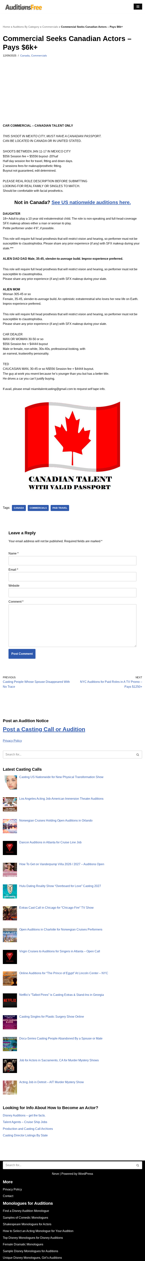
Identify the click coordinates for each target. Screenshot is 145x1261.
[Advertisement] (72, 95)
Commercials (50, 26)
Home (6, 26)
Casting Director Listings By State (25, 1135)
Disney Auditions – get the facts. (24, 1115)
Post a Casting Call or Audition (44, 729)
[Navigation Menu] (138, 7)
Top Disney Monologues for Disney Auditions (33, 1237)
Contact (8, 1196)
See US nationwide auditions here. (91, 202)
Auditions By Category (26, 26)
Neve (55, 1173)
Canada (25, 55)
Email (13, 569)
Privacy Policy (12, 740)
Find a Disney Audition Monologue (26, 1210)
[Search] (138, 754)
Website (13, 585)
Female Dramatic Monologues (23, 1244)
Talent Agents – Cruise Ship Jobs (25, 1122)
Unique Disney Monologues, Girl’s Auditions (32, 1257)
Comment (15, 601)
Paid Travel (59, 508)
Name (13, 553)
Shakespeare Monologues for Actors (27, 1224)
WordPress (85, 1173)
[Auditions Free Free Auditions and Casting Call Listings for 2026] (23, 7)
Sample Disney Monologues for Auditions (30, 1251)
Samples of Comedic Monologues (25, 1217)
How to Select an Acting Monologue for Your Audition (38, 1231)
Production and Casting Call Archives (28, 1128)
